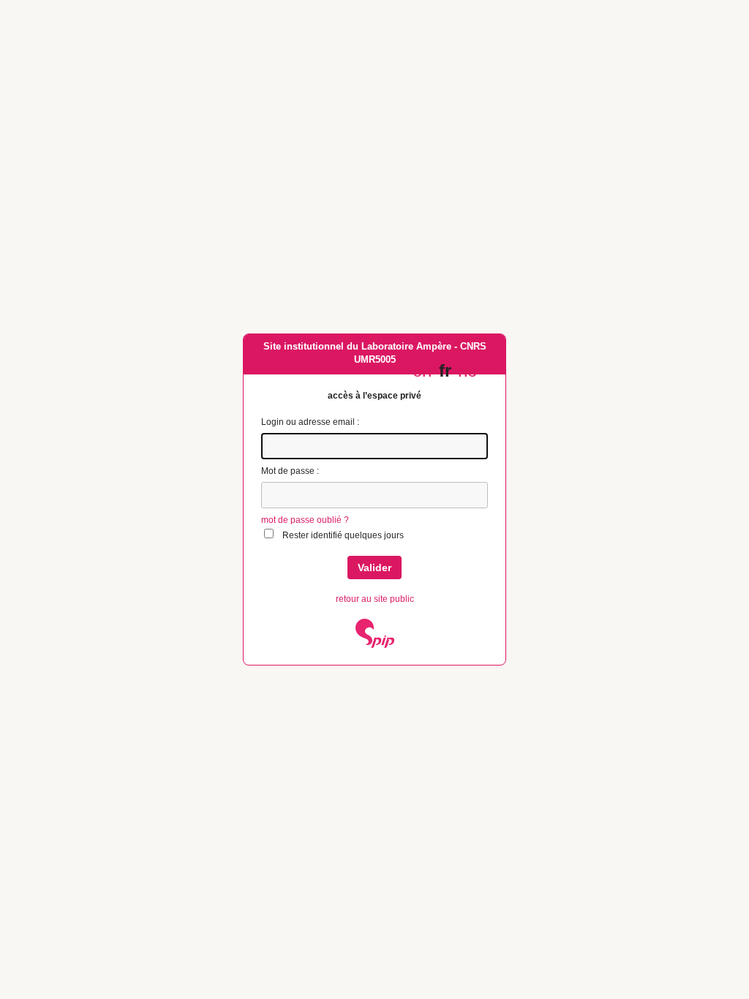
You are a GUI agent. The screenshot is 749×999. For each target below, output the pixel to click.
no (467, 370)
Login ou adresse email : (310, 422)
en (422, 370)
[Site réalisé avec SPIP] (374, 645)
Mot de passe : (290, 471)
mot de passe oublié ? (305, 520)
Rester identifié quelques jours (343, 535)
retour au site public (375, 599)
